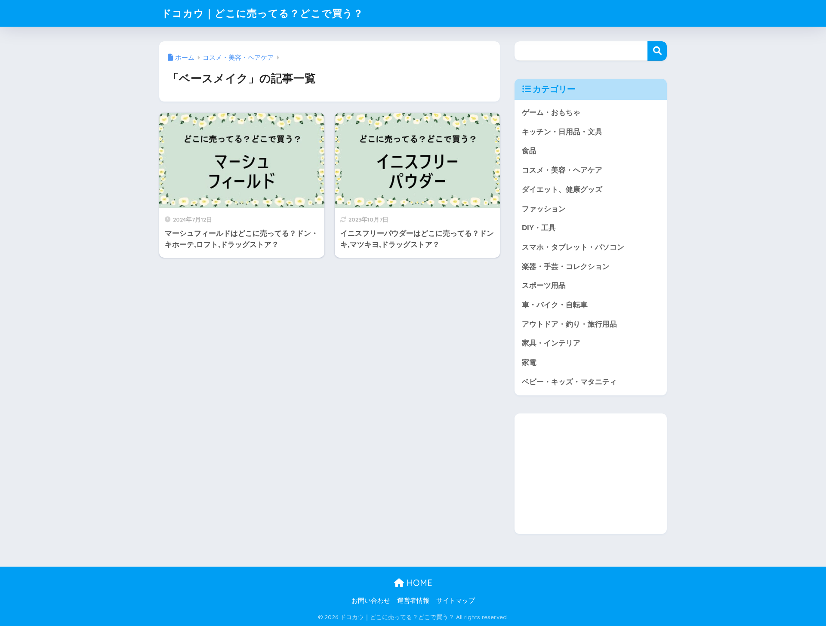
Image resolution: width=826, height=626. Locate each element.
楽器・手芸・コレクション (566, 266)
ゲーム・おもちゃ (551, 112)
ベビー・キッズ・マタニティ (569, 382)
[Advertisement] (591, 473)
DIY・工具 (539, 228)
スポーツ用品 (544, 285)
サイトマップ (455, 600)
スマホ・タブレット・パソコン (573, 247)
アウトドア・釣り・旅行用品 (569, 324)
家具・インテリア (551, 343)
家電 (529, 362)
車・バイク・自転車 (555, 305)
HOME (418, 582)
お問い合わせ (370, 600)
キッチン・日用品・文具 (562, 132)
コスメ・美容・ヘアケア (562, 170)
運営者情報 (413, 600)
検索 (657, 51)
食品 (529, 151)
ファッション (544, 209)
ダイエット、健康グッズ (562, 189)
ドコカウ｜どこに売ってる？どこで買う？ (262, 13)
